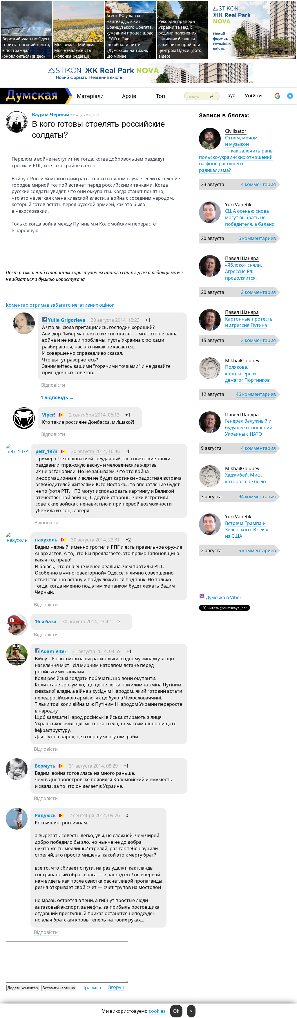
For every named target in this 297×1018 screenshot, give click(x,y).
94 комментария (257, 496)
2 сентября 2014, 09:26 (94, 815)
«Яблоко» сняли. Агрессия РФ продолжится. (243, 271)
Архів (129, 96)
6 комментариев (257, 238)
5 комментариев (257, 550)
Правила (91, 987)
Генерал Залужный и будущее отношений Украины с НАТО (248, 427)
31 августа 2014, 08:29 (93, 766)
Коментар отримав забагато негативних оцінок (60, 305)
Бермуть (45, 766)
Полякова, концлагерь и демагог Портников (247, 373)
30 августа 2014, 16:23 (115, 320)
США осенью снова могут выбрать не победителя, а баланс (249, 217)
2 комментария (258, 292)
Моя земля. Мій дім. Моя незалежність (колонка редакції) (74, 50)
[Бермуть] (17, 778)
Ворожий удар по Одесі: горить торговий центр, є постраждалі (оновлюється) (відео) (26, 47)
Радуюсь (45, 815)
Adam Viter (52, 651)
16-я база (46, 621)
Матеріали (90, 96)
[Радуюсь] (17, 828)
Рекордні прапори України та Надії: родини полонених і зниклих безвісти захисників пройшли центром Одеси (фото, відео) (180, 39)
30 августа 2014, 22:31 (95, 540)
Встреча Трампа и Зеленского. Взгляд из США (246, 529)
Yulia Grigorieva (66, 320)
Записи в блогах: (224, 115)
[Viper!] (24, 427)
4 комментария (258, 184)
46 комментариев (256, 394)
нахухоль (46, 540)
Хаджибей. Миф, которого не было (245, 478)
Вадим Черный (51, 114)
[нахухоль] (17, 540)
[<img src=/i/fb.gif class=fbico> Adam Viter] (17, 664)
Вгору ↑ (116, 987)
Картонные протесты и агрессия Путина (249, 322)
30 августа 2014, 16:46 (95, 451)
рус (231, 95)
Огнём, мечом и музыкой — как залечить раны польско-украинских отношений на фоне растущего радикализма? (236, 153)
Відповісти (53, 385)
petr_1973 (46, 451)
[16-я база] (17, 634)
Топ (160, 96)
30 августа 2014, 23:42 (86, 621)
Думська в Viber (224, 597)
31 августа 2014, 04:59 (96, 651)
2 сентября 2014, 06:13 (94, 415)
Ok (176, 1011)
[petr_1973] (17, 451)
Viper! (48, 415)
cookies (157, 1011)
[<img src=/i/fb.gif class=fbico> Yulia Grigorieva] (24, 332)
